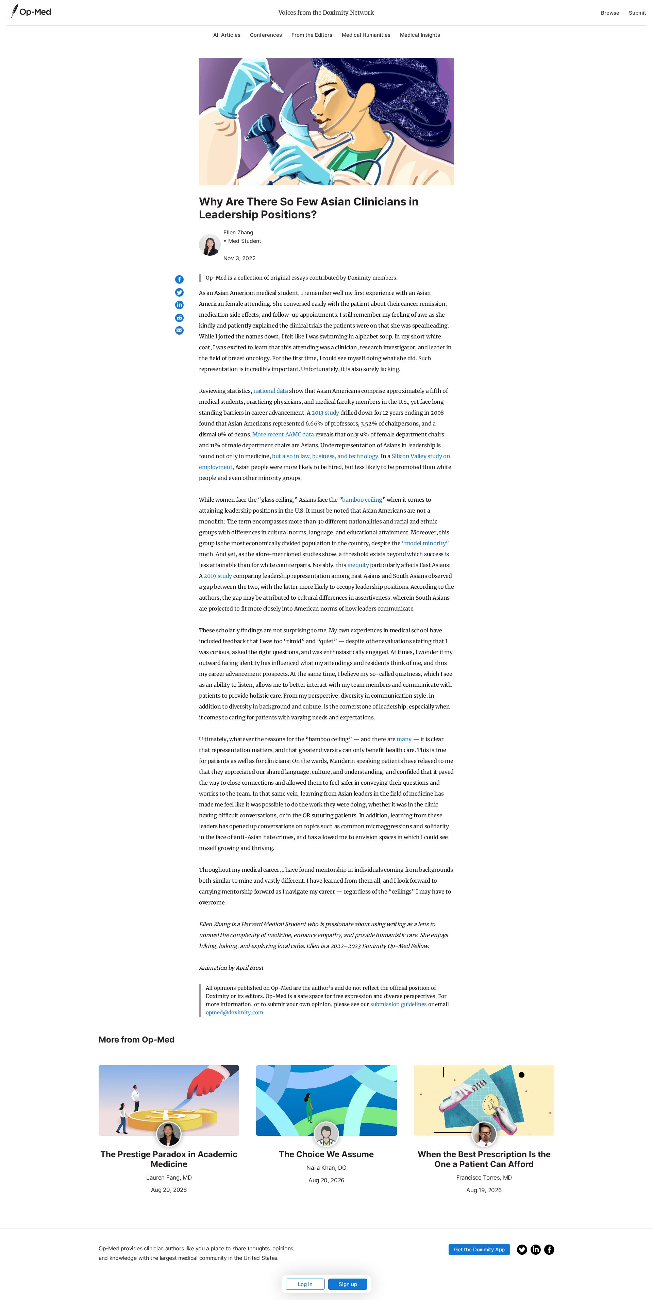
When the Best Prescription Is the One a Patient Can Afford (484, 1159)
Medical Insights (420, 34)
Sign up (348, 1284)
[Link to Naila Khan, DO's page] (326, 1134)
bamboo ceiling (362, 499)
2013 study (325, 412)
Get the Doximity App (479, 1249)
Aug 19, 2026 (458, 1189)
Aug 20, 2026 (143, 1189)
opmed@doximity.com (234, 1012)
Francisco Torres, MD (484, 1177)
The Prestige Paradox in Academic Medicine (168, 1159)
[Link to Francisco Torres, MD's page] (484, 1134)
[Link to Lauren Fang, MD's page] (169, 1134)
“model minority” (425, 543)
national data (270, 390)
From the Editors (311, 34)
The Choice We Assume (326, 1154)
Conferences (266, 34)
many (404, 739)
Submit (637, 12)
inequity (358, 565)
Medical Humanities (366, 34)
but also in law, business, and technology (325, 456)
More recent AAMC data (283, 434)
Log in (305, 1284)
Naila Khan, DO (326, 1167)
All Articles (226, 34)
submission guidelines (398, 1004)
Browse (610, 12)
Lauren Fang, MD (168, 1177)
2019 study (218, 575)
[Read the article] (169, 1101)
